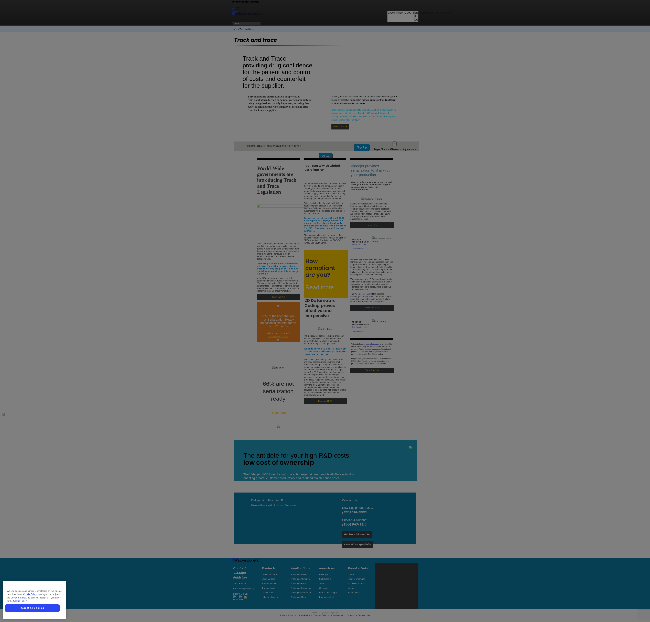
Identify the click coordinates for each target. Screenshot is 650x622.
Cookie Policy (30, 594)
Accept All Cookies (32, 608)
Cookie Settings (18, 597)
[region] (34, 600)
